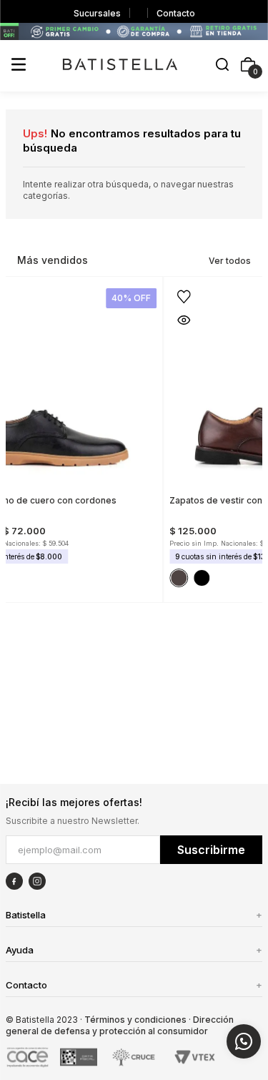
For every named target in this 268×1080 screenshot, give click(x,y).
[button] (222, 65)
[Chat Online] (244, 1041)
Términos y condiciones (135, 1019)
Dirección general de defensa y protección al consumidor (120, 1025)
